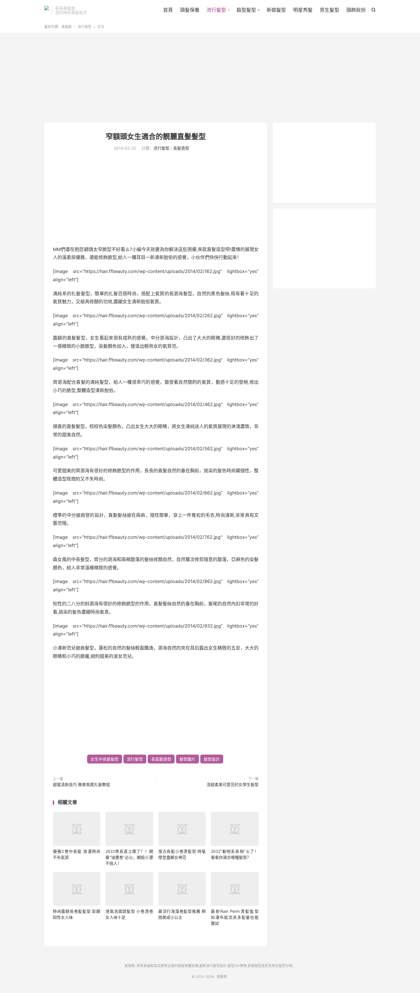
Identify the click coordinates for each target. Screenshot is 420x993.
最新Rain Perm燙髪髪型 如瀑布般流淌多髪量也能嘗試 (234, 917)
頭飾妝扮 (356, 10)
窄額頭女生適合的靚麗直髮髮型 (156, 136)
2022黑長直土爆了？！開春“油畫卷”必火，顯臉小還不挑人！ (129, 857)
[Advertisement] (210, 78)
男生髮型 (329, 10)
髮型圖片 (187, 759)
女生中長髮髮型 (105, 759)
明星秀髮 (303, 10)
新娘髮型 (276, 10)
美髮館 (46, 10)
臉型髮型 (246, 10)
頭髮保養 (189, 10)
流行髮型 (216, 10)
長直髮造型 (161, 759)
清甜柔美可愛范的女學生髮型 (233, 784)
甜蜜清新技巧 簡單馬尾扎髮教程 (81, 784)
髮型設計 (212, 759)
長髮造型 (181, 148)
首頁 (168, 10)
